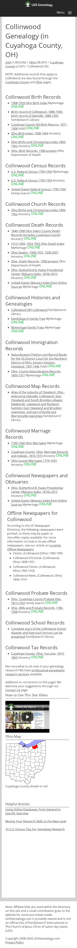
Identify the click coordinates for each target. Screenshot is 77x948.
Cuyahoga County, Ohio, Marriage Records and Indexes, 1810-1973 (39, 454)
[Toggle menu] (70, 13)
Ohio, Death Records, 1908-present (34, 261)
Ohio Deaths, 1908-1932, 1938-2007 (34, 253)
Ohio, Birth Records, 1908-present (34, 151)
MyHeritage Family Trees (27, 327)
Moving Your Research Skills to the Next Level (35, 821)
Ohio (32, 62)
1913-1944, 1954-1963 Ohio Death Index (37, 244)
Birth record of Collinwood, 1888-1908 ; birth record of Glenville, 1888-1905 (37, 114)
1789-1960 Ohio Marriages (28, 443)
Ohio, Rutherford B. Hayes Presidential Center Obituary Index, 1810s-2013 (37, 272)
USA (8, 62)
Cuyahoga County (17, 82)
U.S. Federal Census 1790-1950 (31, 172)
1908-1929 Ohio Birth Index (29, 103)
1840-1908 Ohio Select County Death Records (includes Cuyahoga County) (36, 233)
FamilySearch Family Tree (28, 319)
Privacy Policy (14, 942)
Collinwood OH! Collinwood (29, 310)
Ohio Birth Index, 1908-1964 (29, 133)
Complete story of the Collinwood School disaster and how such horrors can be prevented (38, 633)
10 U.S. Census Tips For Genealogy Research (35, 829)
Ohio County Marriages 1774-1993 (34, 461)
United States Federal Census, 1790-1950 (38, 189)
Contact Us (12, 690)
